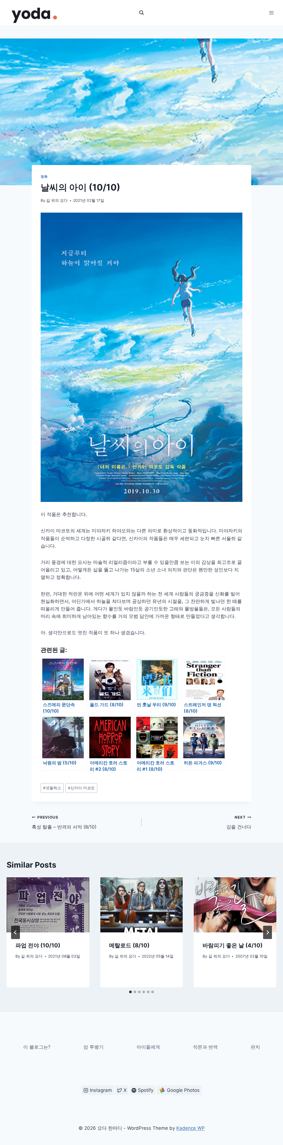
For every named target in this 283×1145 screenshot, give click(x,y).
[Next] (267, 932)
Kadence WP (190, 1128)
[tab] (130, 992)
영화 (44, 176)
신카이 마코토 (81, 788)
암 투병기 (93, 1047)
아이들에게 (148, 1047)
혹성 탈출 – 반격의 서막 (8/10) (64, 822)
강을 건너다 (238, 822)
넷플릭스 (52, 788)
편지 (255, 1047)
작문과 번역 (205, 1047)
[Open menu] (271, 12)
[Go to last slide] (15, 932)
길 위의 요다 (57, 200)
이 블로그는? (37, 1047)
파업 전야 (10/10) (37, 945)
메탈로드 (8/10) (129, 945)
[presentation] (48, 904)
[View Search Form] (141, 13)
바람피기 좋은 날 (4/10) (233, 945)
